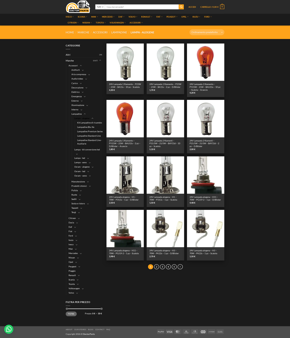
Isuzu (195, 17)
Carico (74, 83)
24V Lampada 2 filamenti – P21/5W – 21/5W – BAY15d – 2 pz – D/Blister (204, 143)
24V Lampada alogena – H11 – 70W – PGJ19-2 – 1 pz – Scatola (124, 252)
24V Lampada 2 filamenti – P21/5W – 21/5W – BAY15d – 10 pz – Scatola (164, 143)
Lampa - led (79, 158)
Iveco (69, 17)
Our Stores (80, 329)
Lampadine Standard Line (89, 135)
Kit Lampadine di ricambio (89, 122)
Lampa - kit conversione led (87, 149)
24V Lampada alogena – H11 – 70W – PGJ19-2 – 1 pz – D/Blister (205, 198)
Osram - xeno (80, 175)
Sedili (74, 199)
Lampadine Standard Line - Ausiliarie (89, 142)
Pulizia (74, 190)
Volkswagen (117, 22)
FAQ (108, 329)
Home (70, 32)
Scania (81, 17)
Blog (90, 329)
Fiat (158, 17)
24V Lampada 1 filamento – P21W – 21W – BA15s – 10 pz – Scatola (125, 85)
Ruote (74, 194)
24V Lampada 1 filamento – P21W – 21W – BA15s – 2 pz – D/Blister (165, 85)
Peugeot (171, 17)
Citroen (72, 22)
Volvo (132, 17)
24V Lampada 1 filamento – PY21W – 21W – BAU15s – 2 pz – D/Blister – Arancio (124, 143)
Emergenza (76, 96)
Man (93, 17)
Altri (68, 54)
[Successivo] (180, 266)
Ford (207, 17)
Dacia (71, 222)
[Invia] (181, 7)
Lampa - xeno (80, 162)
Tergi (73, 212)
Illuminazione (77, 105)
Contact (99, 329)
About (69, 329)
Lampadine (119, 32)
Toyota (100, 22)
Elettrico (75, 92)
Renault (145, 17)
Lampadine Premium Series (90, 131)
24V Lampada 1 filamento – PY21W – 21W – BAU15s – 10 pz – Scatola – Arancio (205, 87)
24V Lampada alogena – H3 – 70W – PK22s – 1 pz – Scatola (203, 252)
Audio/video (77, 79)
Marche (83, 32)
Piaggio (72, 271)
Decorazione (77, 87)
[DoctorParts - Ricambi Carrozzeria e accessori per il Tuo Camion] (78, 6)
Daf (120, 17)
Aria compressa (78, 74)
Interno (74, 109)
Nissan (86, 22)
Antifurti (75, 70)
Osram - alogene (82, 167)
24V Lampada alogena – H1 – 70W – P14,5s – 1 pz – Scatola (163, 198)
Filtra (71, 314)
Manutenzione (78, 181)
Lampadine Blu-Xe (85, 127)
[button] (192, 7)
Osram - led (79, 171)
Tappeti (74, 208)
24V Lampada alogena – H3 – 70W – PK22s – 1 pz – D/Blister (164, 252)
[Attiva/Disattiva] (100, 60)
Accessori (135, 22)
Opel (183, 17)
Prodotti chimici (79, 186)
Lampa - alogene (81, 118)
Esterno (75, 100)
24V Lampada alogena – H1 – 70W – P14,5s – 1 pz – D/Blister (124, 198)
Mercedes (107, 17)
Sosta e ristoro (78, 203)
